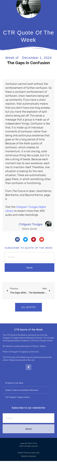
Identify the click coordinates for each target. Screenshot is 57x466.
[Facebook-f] (28, 367)
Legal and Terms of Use (28, 443)
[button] (17, 239)
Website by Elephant (28, 456)
